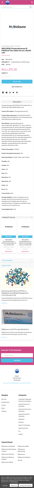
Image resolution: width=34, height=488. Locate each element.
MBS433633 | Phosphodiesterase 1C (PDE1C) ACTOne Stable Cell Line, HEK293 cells (25, 242)
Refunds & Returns (17, 475)
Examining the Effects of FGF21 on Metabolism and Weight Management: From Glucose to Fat (15, 293)
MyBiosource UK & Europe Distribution (15, 329)
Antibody (20, 422)
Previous (29, 217)
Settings (5, 485)
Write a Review (6, 55)
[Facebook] (3, 92)
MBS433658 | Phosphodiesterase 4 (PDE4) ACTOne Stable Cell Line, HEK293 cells (9, 242)
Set (19, 431)
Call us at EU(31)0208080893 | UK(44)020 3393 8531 (17, 383)
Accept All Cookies (25, 485)
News (3, 408)
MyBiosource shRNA (7, 462)
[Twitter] (13, 92)
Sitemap (3, 411)
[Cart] (32, 2)
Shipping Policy (17, 472)
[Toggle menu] (2, 2)
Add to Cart (8, 236)
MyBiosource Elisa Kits (7, 454)
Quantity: (5, 73)
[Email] (6, 92)
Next (31, 217)
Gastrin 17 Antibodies (24, 425)
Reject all (14, 485)
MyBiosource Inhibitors (24, 457)
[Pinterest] (16, 92)
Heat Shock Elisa (23, 428)
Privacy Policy (14, 482)
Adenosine (21, 419)
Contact (3, 405)
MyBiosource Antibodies (8, 446)
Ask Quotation (5, 402)
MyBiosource (21, 454)
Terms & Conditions (17, 470)
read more (4, 303)
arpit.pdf (3, 399)
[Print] (9, 92)
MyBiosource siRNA (23, 446)
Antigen (20, 434)
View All (20, 460)
